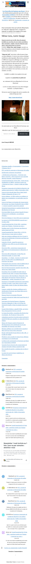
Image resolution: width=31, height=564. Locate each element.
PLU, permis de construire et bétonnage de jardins (15, 170)
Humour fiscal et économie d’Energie (12, 295)
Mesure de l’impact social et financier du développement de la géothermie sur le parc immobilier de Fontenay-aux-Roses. (14, 324)
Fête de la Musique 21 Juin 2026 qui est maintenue (15, 218)
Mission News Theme (11, 562)
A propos (8, 16)
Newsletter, (5, 20)
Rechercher (5, 161)
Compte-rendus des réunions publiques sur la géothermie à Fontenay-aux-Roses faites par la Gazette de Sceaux (14, 291)
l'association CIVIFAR (8, 15)
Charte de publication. (9, 18)
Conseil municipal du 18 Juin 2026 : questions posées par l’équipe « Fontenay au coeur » (16, 428)
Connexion (5, 358)
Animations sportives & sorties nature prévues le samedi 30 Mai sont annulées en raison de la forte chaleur (15, 318)
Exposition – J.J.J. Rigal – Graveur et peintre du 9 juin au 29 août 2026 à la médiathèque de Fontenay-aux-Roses (15, 259)
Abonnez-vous (23, 134)
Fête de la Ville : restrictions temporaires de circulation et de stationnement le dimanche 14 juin (15, 249)
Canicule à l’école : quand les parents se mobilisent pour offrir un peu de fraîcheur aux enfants (14, 244)
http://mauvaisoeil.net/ (15, 97)
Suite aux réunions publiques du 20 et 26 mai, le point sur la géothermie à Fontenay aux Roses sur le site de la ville (15, 238)
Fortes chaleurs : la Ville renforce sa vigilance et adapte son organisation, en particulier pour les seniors (15, 198)
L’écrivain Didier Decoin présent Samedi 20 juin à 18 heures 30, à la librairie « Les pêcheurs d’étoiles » (15, 213)
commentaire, (18, 20)
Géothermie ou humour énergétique (11, 172)
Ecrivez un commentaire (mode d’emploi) (15, 548)
